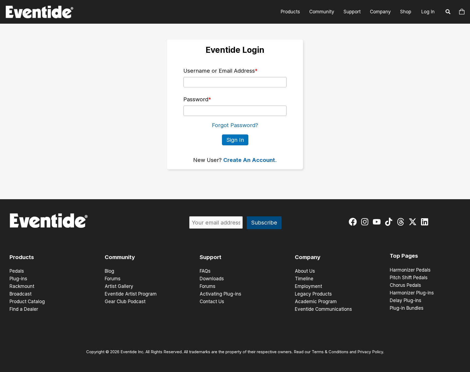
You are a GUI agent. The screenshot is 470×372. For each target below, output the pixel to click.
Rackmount (22, 286)
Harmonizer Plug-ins (412, 293)
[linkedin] (425, 222)
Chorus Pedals (405, 285)
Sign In (235, 140)
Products (290, 11)
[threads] (402, 222)
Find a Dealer (24, 309)
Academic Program (316, 301)
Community (321, 11)
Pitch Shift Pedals (409, 277)
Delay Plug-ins (405, 300)
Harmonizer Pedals (410, 270)
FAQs (205, 271)
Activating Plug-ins (220, 294)
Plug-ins (18, 278)
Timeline (304, 278)
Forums (112, 278)
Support (352, 11)
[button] (448, 12)
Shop (405, 11)
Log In (428, 11)
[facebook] (354, 222)
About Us (305, 271)
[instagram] (366, 222)
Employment (308, 286)
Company (380, 11)
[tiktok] (390, 222)
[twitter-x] (414, 222)
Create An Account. (250, 160)
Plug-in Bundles (406, 308)
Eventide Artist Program (131, 294)
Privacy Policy (370, 351)
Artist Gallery (119, 286)
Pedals (17, 271)
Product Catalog (27, 301)
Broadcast (21, 294)
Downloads (212, 278)
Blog (109, 271)
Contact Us (212, 301)
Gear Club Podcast (125, 301)
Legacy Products (313, 294)
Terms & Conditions (330, 351)
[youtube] (378, 222)
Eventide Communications (323, 309)
